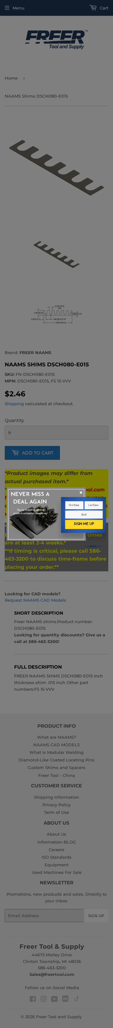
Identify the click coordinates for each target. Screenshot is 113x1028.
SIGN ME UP (84, 524)
